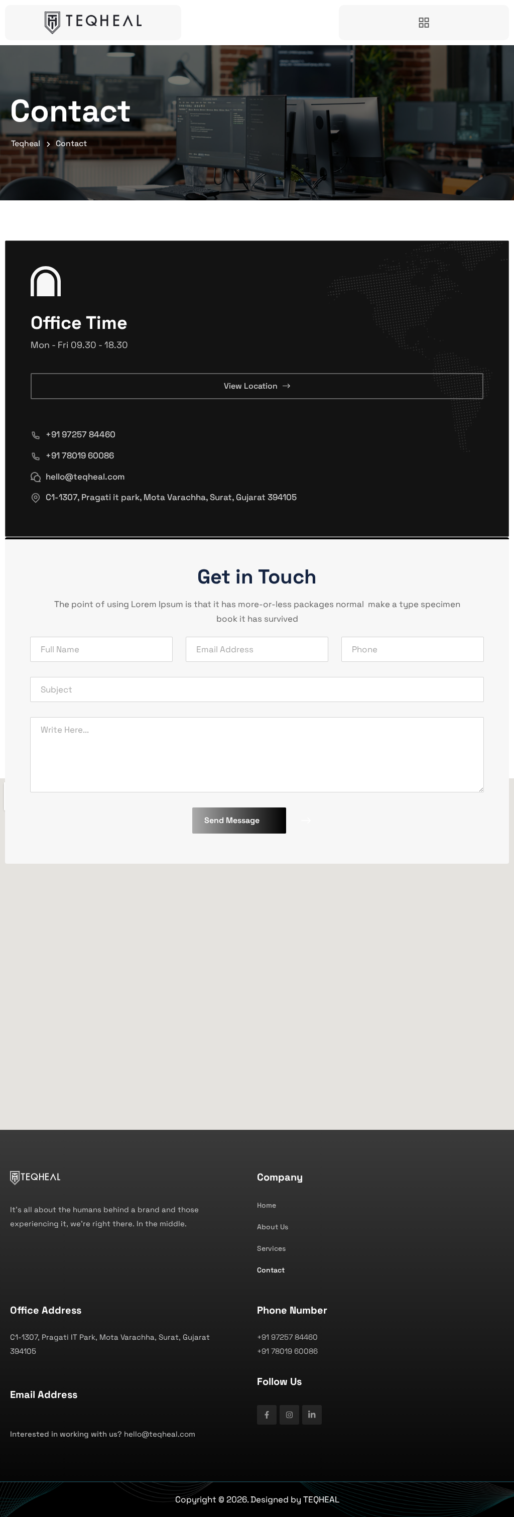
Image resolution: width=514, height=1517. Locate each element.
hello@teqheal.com (85, 476)
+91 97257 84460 (80, 434)
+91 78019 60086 (80, 455)
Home (266, 1205)
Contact (271, 1269)
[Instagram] (289, 1415)
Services (271, 1248)
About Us (272, 1226)
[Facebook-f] (267, 1415)
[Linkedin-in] (312, 1415)
